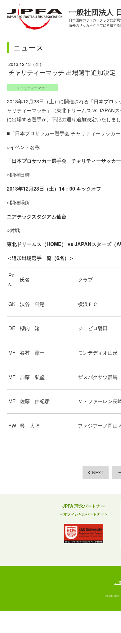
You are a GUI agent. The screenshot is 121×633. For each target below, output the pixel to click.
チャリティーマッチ (32, 87)
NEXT (98, 472)
